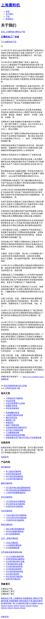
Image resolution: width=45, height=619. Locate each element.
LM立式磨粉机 (12, 543)
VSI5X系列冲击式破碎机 (16, 518)
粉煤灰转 (9, 423)
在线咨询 (5, 457)
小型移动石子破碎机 (14, 398)
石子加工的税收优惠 (14, 430)
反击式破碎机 (6, 497)
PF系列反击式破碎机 (14, 506)
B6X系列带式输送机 (14, 576)
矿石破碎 (33, 603)
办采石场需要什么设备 (15, 403)
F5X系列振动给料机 (14, 566)
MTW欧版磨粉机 (13, 534)
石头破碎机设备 (22, 603)
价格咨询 (5, 617)
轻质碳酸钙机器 (12, 413)
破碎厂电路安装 (12, 425)
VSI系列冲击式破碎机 (15, 520)
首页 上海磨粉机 (8, 32)
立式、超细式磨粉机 (9, 538)
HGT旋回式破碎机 (13, 471)
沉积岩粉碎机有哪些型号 (16, 428)
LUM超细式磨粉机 (14, 545)
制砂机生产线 (6, 598)
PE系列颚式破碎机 (13, 474)
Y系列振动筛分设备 (14, 564)
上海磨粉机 (18, 598)
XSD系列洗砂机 (12, 574)
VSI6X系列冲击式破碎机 (16, 515)
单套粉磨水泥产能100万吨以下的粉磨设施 (23, 438)
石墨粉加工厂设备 (10, 36)
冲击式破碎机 (6, 511)
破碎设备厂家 (9, 603)
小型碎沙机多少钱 (12, 388)
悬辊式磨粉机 (6, 525)
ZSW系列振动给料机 (14, 571)
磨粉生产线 (20, 32)
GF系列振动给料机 (14, 569)
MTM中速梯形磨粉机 (15, 531)
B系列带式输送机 (13, 579)
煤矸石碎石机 (11, 418)
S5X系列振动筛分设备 (15, 561)
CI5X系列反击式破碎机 (15, 501)
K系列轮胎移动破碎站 (15, 559)
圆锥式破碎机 (6, 483)
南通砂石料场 (11, 406)
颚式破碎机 (6, 467)
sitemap (40, 603)
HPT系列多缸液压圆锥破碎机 (18, 490)
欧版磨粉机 (28, 598)
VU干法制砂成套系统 (15, 556)
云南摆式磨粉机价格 (14, 415)
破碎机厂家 (10, 420)
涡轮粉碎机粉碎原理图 (15, 435)
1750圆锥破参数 (12, 433)
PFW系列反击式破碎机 (15, 504)
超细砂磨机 (14, 601)
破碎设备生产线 (26, 601)
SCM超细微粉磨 (12, 548)
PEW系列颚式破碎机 (14, 476)
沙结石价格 (10, 401)
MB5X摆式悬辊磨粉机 (15, 529)
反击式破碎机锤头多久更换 (15, 386)
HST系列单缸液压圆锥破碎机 (18, 488)
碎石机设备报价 (12, 408)
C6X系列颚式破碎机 (14, 479)
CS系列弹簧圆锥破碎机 (15, 493)
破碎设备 (5, 601)
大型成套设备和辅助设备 (11, 552)
